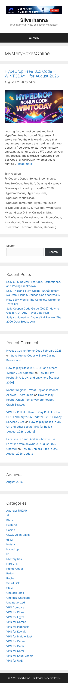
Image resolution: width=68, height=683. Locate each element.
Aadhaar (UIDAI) (16, 510)
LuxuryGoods (35, 207)
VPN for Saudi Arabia (20, 655)
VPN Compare (15, 607)
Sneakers (46, 222)
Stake (10, 588)
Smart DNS (13, 583)
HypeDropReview (45, 202)
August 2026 (14, 481)
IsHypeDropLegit (15, 207)
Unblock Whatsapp (18, 597)
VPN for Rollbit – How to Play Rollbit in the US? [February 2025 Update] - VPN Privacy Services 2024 (34, 417)
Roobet (10, 578)
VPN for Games (16, 621)
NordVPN (12, 563)
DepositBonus (28, 178)
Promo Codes (15, 568)
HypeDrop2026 (44, 188)
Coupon (13, 178)
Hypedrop (14, 173)
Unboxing (50, 227)
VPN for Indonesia (17, 626)
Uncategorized (15, 602)
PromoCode (53, 217)
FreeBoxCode (13, 183)
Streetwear (12, 227)
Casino (10, 530)
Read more (25, 163)
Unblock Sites (15, 592)
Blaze (9, 520)
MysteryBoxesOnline (18, 212)
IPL (8, 554)
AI (7, 515)
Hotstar (11, 544)
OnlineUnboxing (34, 217)
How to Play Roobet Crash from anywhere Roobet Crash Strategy (30, 399)
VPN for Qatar (15, 646)
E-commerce (47, 178)
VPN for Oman (15, 641)
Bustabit (11, 525)
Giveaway (54, 183)
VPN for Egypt (15, 617)
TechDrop (26, 227)
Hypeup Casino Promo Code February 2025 (34, 350)
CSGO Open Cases (18, 534)
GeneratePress (52, 678)
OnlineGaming (14, 217)
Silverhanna (34, 20)
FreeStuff (29, 183)
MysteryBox (53, 207)
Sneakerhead (30, 222)
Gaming (42, 183)
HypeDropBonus (15, 193)
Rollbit (10, 573)
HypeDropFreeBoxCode (20, 198)
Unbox (38, 227)
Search (10, 245)
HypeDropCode (36, 193)
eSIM (9, 539)
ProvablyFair (12, 222)
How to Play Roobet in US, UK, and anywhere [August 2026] (32, 377)
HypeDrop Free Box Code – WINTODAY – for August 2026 (32, 73)
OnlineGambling (42, 212)
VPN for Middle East (19, 636)
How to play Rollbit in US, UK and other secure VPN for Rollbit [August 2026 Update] (34, 426)
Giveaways (12, 188)
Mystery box (14, 559)
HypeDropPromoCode (18, 202)
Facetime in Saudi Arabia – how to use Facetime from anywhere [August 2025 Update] (31, 444)
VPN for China (15, 612)
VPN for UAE (14, 660)
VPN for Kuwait (16, 631)
